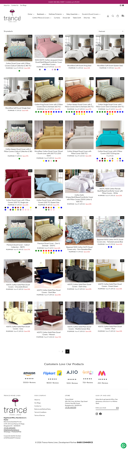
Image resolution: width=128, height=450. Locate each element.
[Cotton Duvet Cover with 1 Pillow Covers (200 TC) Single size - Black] (5, 207)
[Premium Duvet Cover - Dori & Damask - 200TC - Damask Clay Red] (44, 251)
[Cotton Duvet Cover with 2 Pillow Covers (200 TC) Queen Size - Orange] (51, 207)
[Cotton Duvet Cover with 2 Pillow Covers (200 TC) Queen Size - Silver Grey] (49, 210)
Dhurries (87, 18)
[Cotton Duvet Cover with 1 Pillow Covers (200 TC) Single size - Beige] (31, 210)
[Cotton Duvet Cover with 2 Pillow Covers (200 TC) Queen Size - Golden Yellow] (59, 207)
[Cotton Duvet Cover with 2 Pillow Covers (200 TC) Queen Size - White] (38, 207)
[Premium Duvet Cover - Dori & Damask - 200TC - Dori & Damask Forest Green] (51, 253)
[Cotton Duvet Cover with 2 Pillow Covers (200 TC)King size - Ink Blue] (120, 158)
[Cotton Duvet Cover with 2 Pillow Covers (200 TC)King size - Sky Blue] (123, 161)
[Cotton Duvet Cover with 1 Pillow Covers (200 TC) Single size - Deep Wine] (28, 207)
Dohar (30, 14)
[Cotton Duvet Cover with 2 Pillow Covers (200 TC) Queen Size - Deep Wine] (56, 207)
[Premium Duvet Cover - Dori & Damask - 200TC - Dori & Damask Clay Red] (51, 251)
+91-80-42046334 (9, 428)
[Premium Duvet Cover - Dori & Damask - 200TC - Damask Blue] (54, 251)
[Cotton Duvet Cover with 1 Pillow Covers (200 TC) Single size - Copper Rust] (26, 207)
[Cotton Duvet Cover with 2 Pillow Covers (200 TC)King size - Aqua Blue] (97, 158)
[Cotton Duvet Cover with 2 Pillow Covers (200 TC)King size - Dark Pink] (110, 158)
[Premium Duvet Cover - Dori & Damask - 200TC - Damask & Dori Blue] (59, 251)
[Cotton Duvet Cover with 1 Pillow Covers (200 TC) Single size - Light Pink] (28, 210)
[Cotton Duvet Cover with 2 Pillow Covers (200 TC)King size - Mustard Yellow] (107, 161)
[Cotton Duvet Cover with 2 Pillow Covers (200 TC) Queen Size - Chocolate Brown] (49, 207)
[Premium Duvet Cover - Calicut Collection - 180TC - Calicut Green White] (17, 252)
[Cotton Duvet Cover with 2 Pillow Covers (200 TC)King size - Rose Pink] (117, 161)
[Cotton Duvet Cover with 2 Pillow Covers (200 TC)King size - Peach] (115, 161)
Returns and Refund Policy (42, 409)
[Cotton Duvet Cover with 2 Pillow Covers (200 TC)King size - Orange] (112, 161)
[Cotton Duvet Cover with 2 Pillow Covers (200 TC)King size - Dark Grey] (112, 158)
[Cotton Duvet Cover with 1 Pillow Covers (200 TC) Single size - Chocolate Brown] (18, 207)
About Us (6, 5)
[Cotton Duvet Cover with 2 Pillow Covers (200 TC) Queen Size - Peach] (41, 207)
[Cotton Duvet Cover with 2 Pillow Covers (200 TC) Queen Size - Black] (36, 207)
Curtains (57, 18)
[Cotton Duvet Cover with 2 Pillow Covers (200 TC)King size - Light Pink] (97, 161)
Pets (94, 18)
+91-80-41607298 (70, 407)
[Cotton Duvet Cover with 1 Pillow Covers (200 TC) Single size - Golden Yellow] (31, 207)
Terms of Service (39, 415)
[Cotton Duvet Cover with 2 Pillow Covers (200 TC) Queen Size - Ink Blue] (61, 207)
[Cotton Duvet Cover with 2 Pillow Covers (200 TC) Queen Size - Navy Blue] (44, 207)
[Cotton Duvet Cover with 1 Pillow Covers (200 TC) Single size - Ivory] (8, 210)
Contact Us (14, 5)
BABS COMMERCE (85, 442)
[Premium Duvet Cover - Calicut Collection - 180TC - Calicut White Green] (19, 252)
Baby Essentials (72, 14)
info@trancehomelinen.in (11, 430)
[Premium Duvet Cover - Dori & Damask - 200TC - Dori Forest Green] (38, 251)
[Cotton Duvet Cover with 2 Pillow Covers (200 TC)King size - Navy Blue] (110, 161)
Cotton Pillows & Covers (41, 18)
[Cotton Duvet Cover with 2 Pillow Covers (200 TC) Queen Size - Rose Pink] (51, 210)
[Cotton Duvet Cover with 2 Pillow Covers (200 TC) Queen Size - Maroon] (46, 207)
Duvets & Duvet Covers (90, 14)
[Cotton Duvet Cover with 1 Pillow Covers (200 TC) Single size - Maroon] (15, 207)
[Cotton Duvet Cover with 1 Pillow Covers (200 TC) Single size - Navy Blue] (13, 207)
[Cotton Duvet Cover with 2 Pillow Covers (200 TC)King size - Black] (102, 158)
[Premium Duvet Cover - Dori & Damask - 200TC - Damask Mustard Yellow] (44, 253)
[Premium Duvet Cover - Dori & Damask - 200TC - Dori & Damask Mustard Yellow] (49, 253)
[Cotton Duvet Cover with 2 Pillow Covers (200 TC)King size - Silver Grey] (120, 161)
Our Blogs (23, 5)
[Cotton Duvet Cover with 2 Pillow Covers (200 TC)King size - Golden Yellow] (117, 158)
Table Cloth (77, 18)
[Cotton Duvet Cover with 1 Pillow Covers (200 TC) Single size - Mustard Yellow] (15, 210)
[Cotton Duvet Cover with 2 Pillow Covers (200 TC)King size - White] (110, 163)
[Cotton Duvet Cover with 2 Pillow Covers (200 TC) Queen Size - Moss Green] (46, 210)
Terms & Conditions (40, 412)
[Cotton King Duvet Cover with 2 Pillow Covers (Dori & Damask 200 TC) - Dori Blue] (56, 112)
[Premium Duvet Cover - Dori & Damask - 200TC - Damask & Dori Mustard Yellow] (46, 253)
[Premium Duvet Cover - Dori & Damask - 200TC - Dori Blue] (56, 251)
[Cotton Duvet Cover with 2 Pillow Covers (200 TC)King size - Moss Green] (105, 161)
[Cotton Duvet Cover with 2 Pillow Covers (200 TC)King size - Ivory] (123, 158)
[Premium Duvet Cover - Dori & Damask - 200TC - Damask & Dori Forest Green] (41, 251)
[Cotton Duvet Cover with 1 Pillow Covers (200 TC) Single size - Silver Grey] (18, 210)
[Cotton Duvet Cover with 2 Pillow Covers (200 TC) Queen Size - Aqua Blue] (54, 207)
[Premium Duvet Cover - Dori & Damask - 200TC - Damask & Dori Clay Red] (49, 251)
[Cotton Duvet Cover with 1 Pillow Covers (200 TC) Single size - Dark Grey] (20, 210)
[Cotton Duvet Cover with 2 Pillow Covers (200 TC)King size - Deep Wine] (115, 158)
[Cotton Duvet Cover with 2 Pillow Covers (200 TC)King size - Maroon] (102, 161)
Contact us (37, 406)
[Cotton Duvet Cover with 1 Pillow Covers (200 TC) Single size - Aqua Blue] (23, 207)
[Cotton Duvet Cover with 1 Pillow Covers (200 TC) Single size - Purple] (10, 210)
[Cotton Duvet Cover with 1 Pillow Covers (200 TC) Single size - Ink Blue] (5, 210)
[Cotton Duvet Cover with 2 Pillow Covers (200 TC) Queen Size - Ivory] (44, 210)
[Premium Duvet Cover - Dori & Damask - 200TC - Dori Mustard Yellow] (54, 253)
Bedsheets (41, 14)
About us (37, 400)
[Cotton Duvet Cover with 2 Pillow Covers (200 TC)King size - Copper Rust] (107, 158)
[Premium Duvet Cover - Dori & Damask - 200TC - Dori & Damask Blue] (61, 251)
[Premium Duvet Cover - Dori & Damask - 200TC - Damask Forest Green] (36, 251)
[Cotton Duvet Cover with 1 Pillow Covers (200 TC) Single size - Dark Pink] (26, 210)
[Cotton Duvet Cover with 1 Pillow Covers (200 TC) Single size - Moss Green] (13, 210)
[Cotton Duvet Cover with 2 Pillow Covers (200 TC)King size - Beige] (100, 158)
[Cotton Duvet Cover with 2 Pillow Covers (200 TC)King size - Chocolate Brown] (105, 158)
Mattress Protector (55, 14)
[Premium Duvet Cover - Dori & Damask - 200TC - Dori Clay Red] (46, 251)
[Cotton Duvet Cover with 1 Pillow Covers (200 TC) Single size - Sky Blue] (8, 207)
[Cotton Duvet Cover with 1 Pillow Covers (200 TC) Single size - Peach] (10, 207)
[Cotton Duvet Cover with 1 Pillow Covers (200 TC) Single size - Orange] (20, 207)
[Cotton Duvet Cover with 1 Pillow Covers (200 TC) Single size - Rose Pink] (23, 210)
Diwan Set (66, 18)
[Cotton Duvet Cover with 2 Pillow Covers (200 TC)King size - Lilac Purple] (100, 161)
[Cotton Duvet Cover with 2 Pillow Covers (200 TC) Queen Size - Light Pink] (54, 210)
